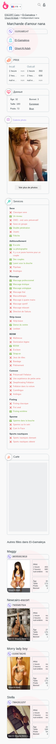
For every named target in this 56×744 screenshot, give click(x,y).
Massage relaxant (21, 307)
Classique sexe (20, 212)
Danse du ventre (20, 325)
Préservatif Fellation (22, 374)
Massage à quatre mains (24, 300)
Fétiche (16, 235)
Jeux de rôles (19, 357)
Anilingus (17, 394)
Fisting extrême (20, 411)
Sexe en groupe (20, 224)
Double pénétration (21, 228)
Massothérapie (19, 296)
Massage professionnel (23, 280)
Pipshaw (17, 267)
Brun (31, 108)
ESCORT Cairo (12, 15)
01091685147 (22, 31)
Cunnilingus (18, 390)
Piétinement (18, 365)
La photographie (20, 249)
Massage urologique (22, 288)
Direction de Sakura (22, 311)
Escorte (16, 245)
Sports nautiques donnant (24, 438)
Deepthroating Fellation (23, 382)
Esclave (16, 350)
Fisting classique (20, 403)
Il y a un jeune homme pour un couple (26, 254)
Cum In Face (19, 428)
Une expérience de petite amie (26, 378)
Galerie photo (19, 120)
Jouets (16, 232)
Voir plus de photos (28, 187)
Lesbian (16, 329)
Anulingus (17, 271)
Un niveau (17, 216)
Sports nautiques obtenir (24, 441)
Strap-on (17, 353)
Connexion (45, 4)
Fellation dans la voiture (24, 386)
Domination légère (21, 342)
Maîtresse (17, 338)
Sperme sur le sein (21, 424)
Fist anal (17, 407)
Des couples (18, 259)
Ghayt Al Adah (12, 18)
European (34, 104)
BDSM (16, 346)
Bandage (17, 361)
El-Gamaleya (28, 15)
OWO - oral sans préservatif (25, 220)
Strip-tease (18, 321)
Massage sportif (20, 304)
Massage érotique (21, 284)
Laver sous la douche (22, 263)
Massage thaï (19, 292)
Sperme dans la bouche (23, 420)
